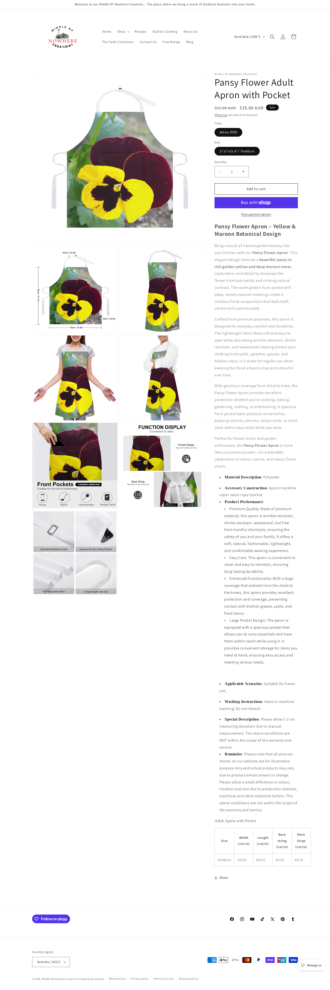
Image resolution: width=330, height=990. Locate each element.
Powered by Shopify (91, 979)
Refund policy (117, 978)
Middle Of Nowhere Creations (60, 979)
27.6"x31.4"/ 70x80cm (237, 151)
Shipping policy (189, 978)
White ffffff (228, 132)
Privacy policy (140, 978)
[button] (123, 31)
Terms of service (163, 978)
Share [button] (223, 877)
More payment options (256, 214)
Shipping (221, 115)
